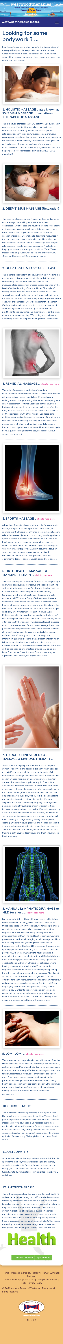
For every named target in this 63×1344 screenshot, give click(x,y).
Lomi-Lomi (29, 1279)
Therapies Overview (23, 1257)
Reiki (23, 1283)
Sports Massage (13, 1279)
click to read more (50, 384)
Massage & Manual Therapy (25, 1272)
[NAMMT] (31, 1309)
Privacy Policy (35, 1283)
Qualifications (43, 1257)
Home (6, 1272)
